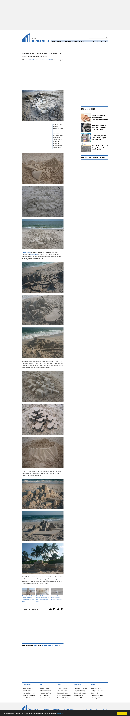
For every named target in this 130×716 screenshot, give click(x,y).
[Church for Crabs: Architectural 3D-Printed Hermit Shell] (57, 591)
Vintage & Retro (78, 698)
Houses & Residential (28, 693)
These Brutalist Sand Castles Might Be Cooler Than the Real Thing (28, 598)
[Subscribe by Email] (105, 41)
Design (67, 41)
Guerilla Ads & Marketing (64, 695)
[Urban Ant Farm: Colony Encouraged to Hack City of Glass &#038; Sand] (42, 591)
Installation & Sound (45, 691)
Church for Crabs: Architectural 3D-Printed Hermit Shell (56, 597)
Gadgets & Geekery (79, 691)
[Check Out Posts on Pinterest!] (98, 41)
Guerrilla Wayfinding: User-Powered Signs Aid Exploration (99, 137)
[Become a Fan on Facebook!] (90, 41)
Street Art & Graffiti (45, 698)
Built (73, 41)
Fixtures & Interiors (62, 688)
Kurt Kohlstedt (31, 60)
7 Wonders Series (96, 688)
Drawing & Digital (44, 688)
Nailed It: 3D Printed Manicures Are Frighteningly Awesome (100, 117)
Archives (56, 710)
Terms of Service (83, 710)
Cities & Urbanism (28, 691)
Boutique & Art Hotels (97, 691)
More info (60, 713)
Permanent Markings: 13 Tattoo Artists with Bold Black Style (99, 127)
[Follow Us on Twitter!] (94, 41)
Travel (93, 684)
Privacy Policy (94, 710)
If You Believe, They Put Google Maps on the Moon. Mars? (100, 148)
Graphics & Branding (62, 693)
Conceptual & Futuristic (80, 688)
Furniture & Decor (62, 691)
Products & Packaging (63, 698)
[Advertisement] (65, 15)
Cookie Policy (104, 710)
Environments (79, 41)
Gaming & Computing (80, 693)
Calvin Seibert (26, 252)
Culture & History (96, 693)
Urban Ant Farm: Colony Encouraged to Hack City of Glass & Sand (42, 598)
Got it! (122, 713)
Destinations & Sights (97, 695)
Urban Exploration (96, 698)
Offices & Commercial (29, 695)
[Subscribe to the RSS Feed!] (101, 41)
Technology (77, 684)
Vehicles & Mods (78, 695)
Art (63, 41)
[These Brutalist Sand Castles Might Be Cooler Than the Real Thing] (28, 591)
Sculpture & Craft (47, 60)
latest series (34, 254)
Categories (69, 710)
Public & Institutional (28, 698)
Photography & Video (46, 693)
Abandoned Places (28, 688)
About (46, 710)
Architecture (56, 41)
